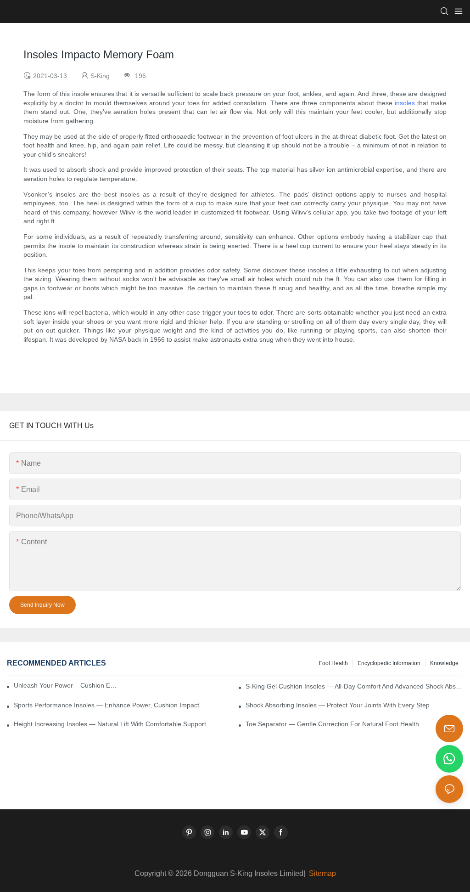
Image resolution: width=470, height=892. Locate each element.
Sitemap (321, 873)
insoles (405, 103)
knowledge (444, 663)
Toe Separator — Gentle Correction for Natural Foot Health (332, 724)
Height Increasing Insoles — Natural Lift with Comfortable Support (110, 724)
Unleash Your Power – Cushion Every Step (66, 685)
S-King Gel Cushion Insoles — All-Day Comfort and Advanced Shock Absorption (354, 686)
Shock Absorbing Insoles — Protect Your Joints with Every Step (338, 705)
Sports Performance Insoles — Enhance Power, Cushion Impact (106, 705)
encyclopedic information (389, 663)
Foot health (333, 663)
